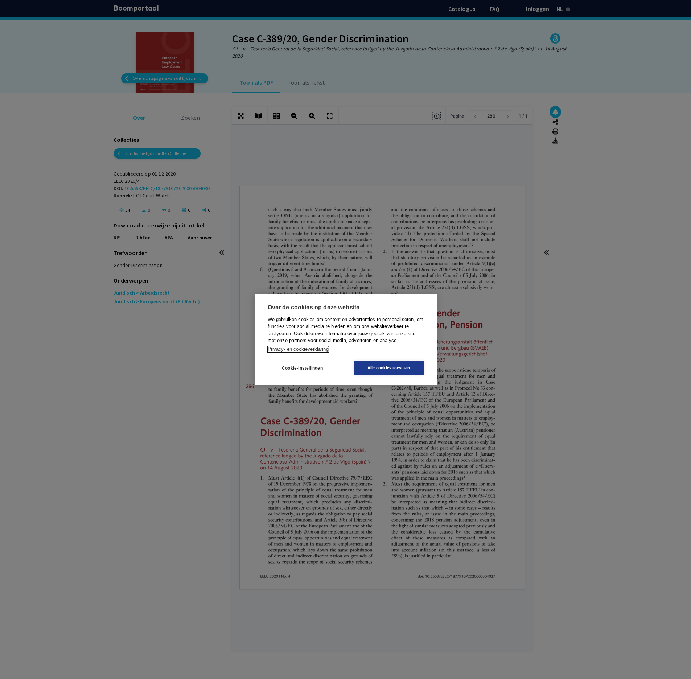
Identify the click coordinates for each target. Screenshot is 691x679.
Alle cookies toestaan (388, 368)
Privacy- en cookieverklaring (298, 349)
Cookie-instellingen (302, 368)
